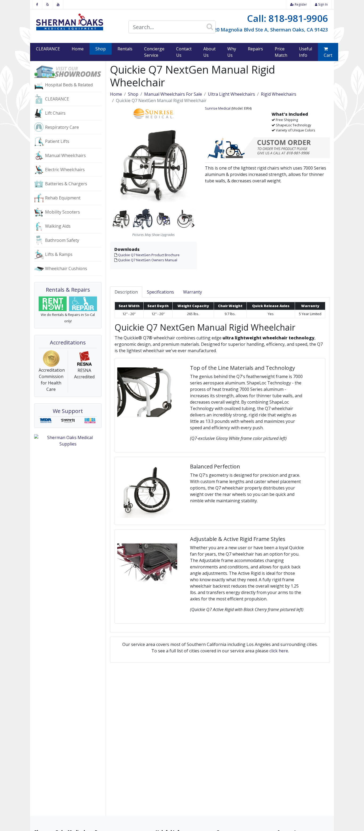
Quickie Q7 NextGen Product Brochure (149, 254)
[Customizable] (267, 148)
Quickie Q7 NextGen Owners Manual (147, 260)
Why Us (231, 52)
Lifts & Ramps (58, 254)
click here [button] (278, 651)
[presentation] (193, 219)
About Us (209, 52)
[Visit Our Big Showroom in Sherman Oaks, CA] (68, 71)
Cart (328, 55)
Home (78, 49)
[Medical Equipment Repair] (83, 303)
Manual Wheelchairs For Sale (173, 94)
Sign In (322, 4)
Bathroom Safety (62, 240)
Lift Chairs (55, 113)
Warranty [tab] (192, 292)
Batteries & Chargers (66, 184)
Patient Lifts (57, 141)
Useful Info (305, 52)
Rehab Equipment (62, 198)
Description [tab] (126, 292)
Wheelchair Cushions (66, 268)
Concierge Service (154, 52)
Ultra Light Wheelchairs (231, 94)
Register (300, 4)
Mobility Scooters (62, 212)
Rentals (125, 49)
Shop (103, 49)
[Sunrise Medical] (153, 113)
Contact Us (184, 52)
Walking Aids (58, 226)
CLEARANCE (48, 49)
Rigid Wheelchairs (278, 94)
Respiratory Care (62, 127)
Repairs (255, 49)
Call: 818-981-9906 (287, 18)
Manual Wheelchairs (65, 155)
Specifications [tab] (160, 292)
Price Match (281, 52)
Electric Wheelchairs (65, 169)
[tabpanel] (220, 465)
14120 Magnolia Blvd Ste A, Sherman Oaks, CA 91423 (267, 29)
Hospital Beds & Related (69, 85)
